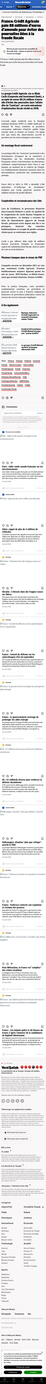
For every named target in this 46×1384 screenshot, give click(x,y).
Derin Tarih (26, 1340)
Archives (28, 1218)
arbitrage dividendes (10, 381)
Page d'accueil (6, 17)
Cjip (25, 377)
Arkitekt (4, 1343)
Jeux (3, 1251)
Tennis (3, 1298)
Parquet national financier (12, 377)
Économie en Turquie (32, 1231)
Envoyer (40, 413)
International (7, 1223)
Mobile (4, 1254)
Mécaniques (6, 1292)
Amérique (5, 1231)
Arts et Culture (29, 1248)
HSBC (28, 385)
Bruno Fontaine (15, 365)
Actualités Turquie (32, 1207)
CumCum (26, 369)
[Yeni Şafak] (11, 1067)
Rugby (3, 1295)
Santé (26, 1263)
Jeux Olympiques (7, 1289)
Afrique (4, 1228)
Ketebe (17, 1340)
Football (4, 1283)
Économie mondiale (31, 1234)
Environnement (30, 1260)
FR (33, 1067)
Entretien (27, 1257)
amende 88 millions (22, 373)
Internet (4, 1248)
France (11, 361)
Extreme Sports (7, 1280)
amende (37, 361)
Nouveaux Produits (8, 1257)
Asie (3, 1234)
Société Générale (9, 385)
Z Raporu (9, 1340)
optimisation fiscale (10, 389)
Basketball (5, 1277)
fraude (5, 365)
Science (4, 1263)
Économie (18, 17)
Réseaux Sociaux (7, 1260)
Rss (29, 1314)
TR (22, 1067)
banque (20, 361)
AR (30, 1067)
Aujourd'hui (6, 1207)
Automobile (28, 1228)
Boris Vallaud (28, 365)
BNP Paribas (25, 381)
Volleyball (5, 1301)
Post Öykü (14, 1343)
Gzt (2, 1340)
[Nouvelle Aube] (23, 2)
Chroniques (6, 1218)
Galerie (27, 1212)
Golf (3, 1286)
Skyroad (35, 1340)
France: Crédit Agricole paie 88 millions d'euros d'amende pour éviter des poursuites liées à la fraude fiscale (41, 17)
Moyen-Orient (6, 1240)
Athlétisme (5, 1275)
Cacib (18, 369)
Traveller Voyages (30, 1266)
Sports (4, 1270)
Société (27, 1243)
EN (26, 1067)
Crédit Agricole (8, 369)
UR (41, 1067)
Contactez (19, 1314)
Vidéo (4, 1212)
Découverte (28, 1254)
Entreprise (30, 17)
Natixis (20, 385)
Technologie (7, 1243)
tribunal (28, 361)
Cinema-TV (28, 1251)
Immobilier (28, 1240)
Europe (4, 1237)
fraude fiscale (7, 373)
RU (37, 1067)
